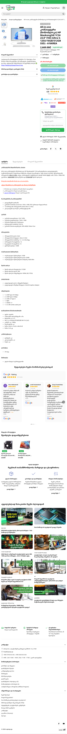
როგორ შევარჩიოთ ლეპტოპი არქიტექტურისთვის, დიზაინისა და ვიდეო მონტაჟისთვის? (48, 527)
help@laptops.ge (8, 652)
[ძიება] (63, 14)
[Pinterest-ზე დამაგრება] (61, 149)
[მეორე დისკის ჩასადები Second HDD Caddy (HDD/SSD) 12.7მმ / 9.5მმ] (8, 391)
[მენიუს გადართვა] (2, 8)
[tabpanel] (33, 264)
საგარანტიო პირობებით (50, 142)
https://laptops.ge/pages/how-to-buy (12, 65)
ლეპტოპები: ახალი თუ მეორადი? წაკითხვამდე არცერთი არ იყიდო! (45, 502)
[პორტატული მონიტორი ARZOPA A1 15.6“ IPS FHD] (25, 391)
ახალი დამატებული (15, 19)
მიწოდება (53, 49)
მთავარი (4, 19)
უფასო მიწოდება (9, 193)
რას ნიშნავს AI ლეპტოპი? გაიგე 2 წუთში (48, 473)
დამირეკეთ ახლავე (53, 130)
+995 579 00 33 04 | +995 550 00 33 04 (14, 654)
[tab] (4, 162)
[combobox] (33, 14)
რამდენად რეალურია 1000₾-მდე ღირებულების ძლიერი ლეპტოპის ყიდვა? (15, 552)
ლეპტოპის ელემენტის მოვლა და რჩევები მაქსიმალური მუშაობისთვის (48, 547)
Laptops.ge (9, 729)
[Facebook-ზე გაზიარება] (51, 149)
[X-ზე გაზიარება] (56, 149)
